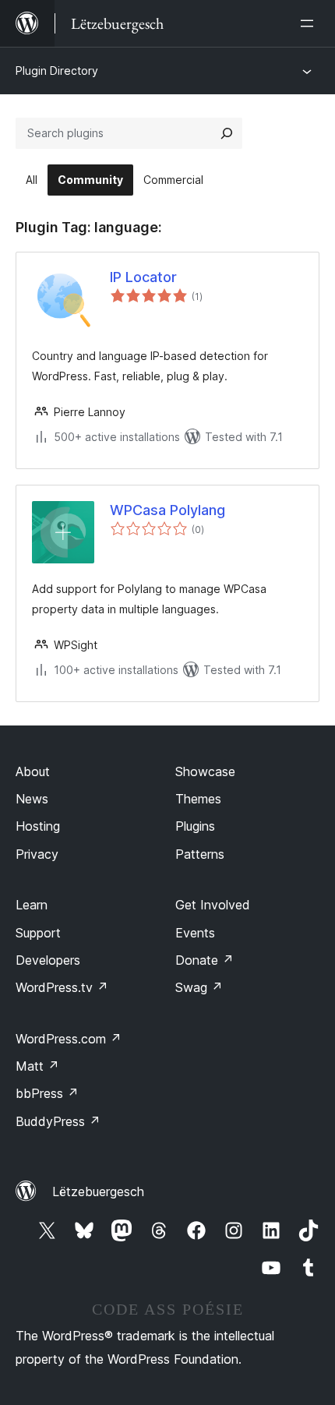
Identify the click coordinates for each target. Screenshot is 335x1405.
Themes (198, 799)
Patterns (199, 854)
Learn (32, 905)
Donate (204, 960)
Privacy (37, 854)
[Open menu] (310, 23)
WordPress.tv (62, 987)
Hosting (38, 826)
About (33, 771)
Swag (199, 987)
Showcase (205, 771)
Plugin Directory (57, 70)
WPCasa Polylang (167, 510)
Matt (37, 1066)
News (32, 799)
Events (195, 933)
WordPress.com (69, 1039)
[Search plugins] (226, 133)
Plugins (195, 826)
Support (38, 933)
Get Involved (212, 905)
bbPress (47, 1093)
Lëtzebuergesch (98, 1191)
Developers (48, 960)
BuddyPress (58, 1121)
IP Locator (143, 277)
